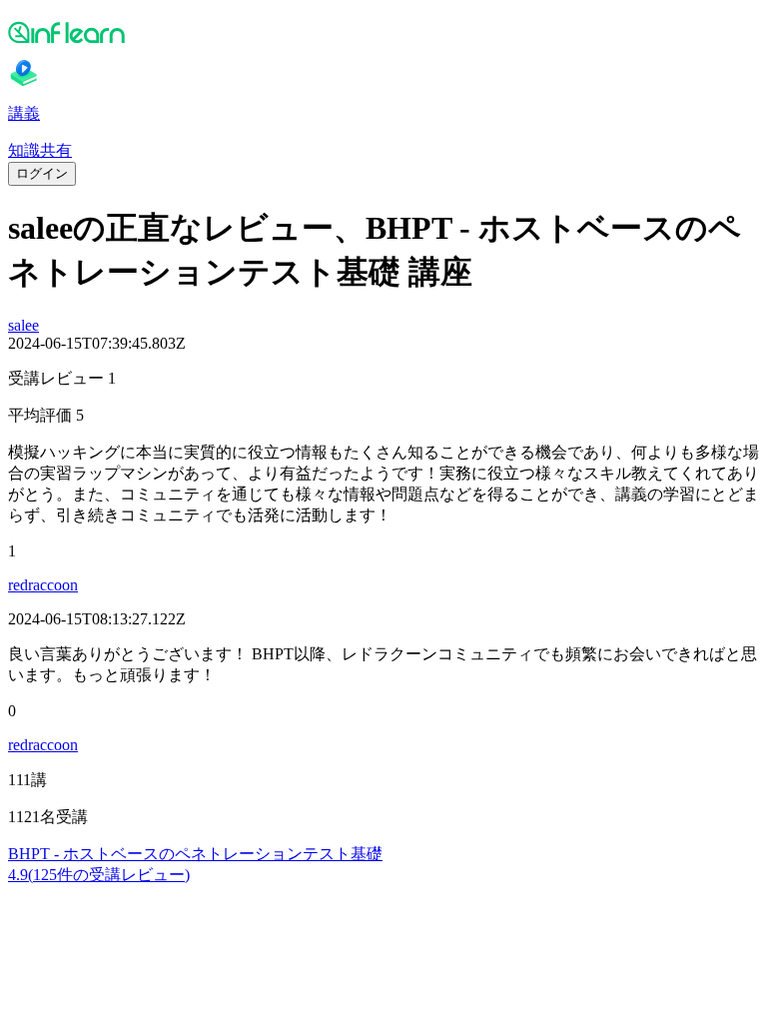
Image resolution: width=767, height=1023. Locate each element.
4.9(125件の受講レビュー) (99, 874)
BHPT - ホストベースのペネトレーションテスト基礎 (195, 853)
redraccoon (43, 584)
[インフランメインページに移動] (383, 32)
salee (23, 325)
